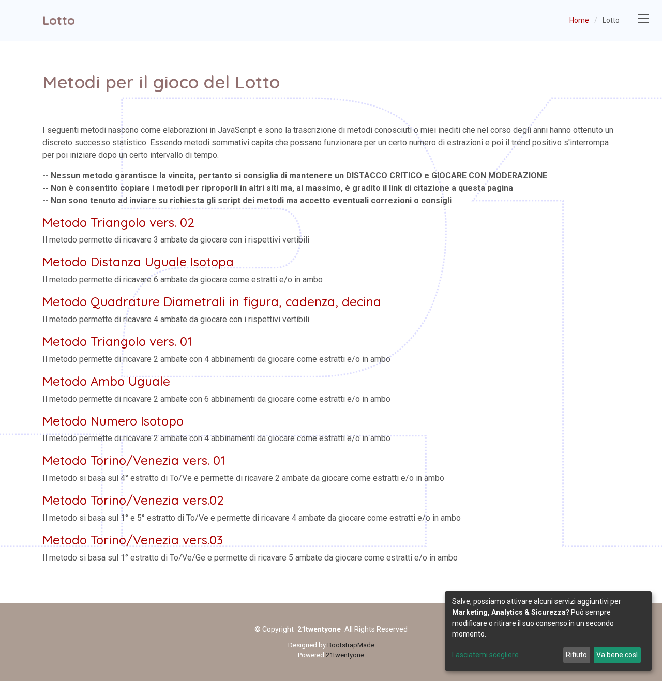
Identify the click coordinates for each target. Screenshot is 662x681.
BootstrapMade (350, 645)
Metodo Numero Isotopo (113, 421)
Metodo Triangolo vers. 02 (118, 222)
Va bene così (617, 654)
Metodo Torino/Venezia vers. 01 (133, 460)
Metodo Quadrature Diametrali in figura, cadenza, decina (211, 301)
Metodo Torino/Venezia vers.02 (133, 500)
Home (579, 20)
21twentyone (345, 655)
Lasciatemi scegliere (485, 654)
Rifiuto (576, 654)
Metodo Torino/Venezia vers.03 (132, 540)
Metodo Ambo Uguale (106, 381)
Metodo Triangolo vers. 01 (117, 341)
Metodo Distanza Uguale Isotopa (138, 261)
